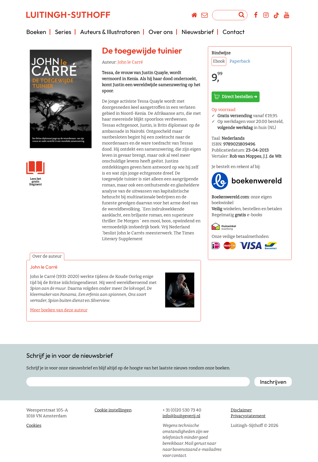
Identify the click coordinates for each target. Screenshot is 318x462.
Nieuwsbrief (198, 32)
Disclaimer (241, 410)
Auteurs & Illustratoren (110, 32)
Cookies (33, 425)
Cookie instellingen (113, 410)
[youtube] (287, 15)
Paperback (240, 61)
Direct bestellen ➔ (239, 96)
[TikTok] (276, 17)
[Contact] (205, 15)
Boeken (36, 32)
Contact (234, 32)
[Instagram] (266, 15)
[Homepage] (194, 15)
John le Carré (130, 62)
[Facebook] (256, 15)
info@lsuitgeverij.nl (181, 415)
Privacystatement (248, 415)
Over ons (161, 32)
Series (63, 32)
